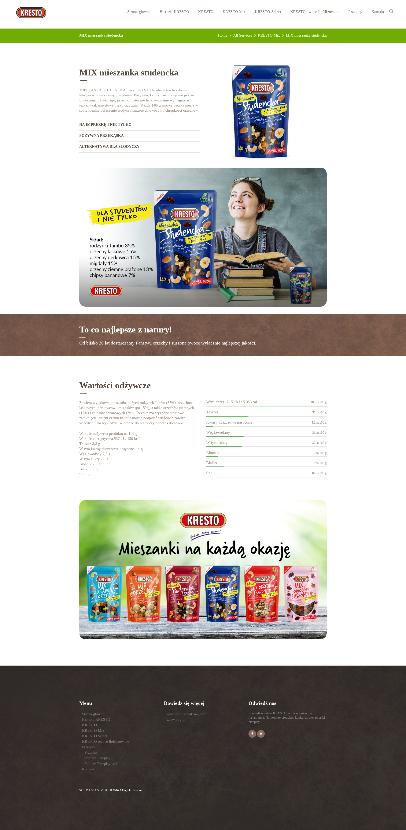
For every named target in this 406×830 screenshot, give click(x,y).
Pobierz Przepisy (97, 758)
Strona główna (93, 714)
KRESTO (89, 725)
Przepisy (88, 747)
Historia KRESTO (96, 719)
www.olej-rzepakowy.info (186, 714)
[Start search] (236, 483)
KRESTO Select (94, 736)
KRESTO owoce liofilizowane (105, 741)
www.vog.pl (176, 719)
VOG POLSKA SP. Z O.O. (94, 790)
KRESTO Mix (93, 730)
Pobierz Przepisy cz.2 (101, 764)
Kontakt (88, 769)
